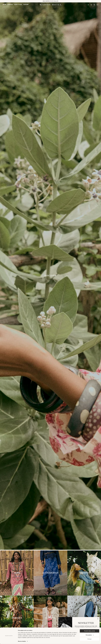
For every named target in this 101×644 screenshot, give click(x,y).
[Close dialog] (98, 619)
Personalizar (89, 635)
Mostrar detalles (22, 641)
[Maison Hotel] (50, 4)
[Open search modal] (91, 4)
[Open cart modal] (94, 4)
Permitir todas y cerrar (89, 631)
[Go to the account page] (88, 4)
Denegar (90, 639)
